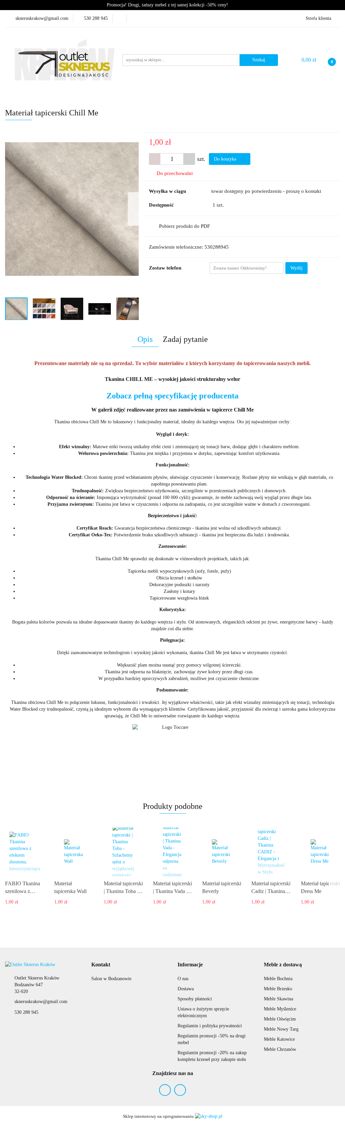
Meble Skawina (278, 998)
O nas (183, 978)
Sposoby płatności (195, 998)
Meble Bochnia (278, 978)
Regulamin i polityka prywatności (210, 1025)
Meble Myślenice (280, 1008)
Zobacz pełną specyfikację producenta (172, 395)
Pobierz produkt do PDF (184, 226)
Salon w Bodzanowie (111, 978)
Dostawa (186, 988)
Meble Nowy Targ (281, 1029)
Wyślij (296, 268)
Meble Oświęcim (280, 1019)
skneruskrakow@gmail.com (40, 1001)
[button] (100, 965)
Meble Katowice (279, 1039)
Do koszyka (226, 159)
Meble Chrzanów (280, 1049)
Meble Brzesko (278, 988)
